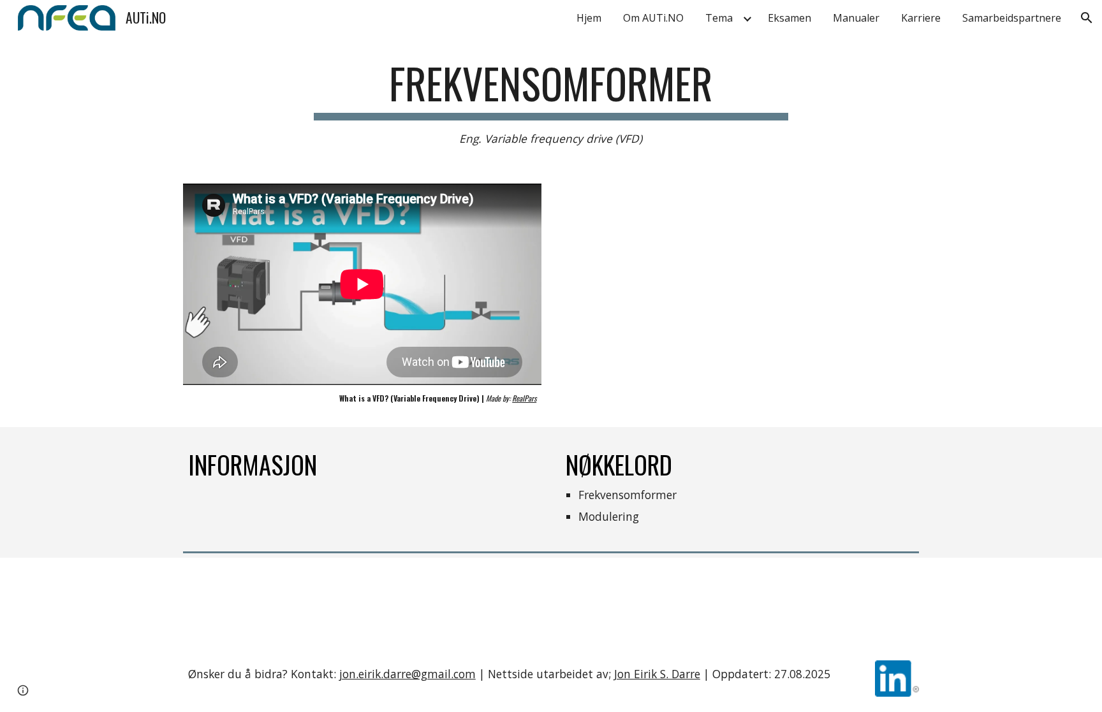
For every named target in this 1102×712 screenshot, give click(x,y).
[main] (551, 103)
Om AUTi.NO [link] (653, 18)
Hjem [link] (589, 18)
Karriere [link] (921, 18)
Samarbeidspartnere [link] (1011, 18)
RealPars (524, 398)
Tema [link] (719, 18)
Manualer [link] (856, 18)
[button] (1086, 18)
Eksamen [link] (789, 18)
